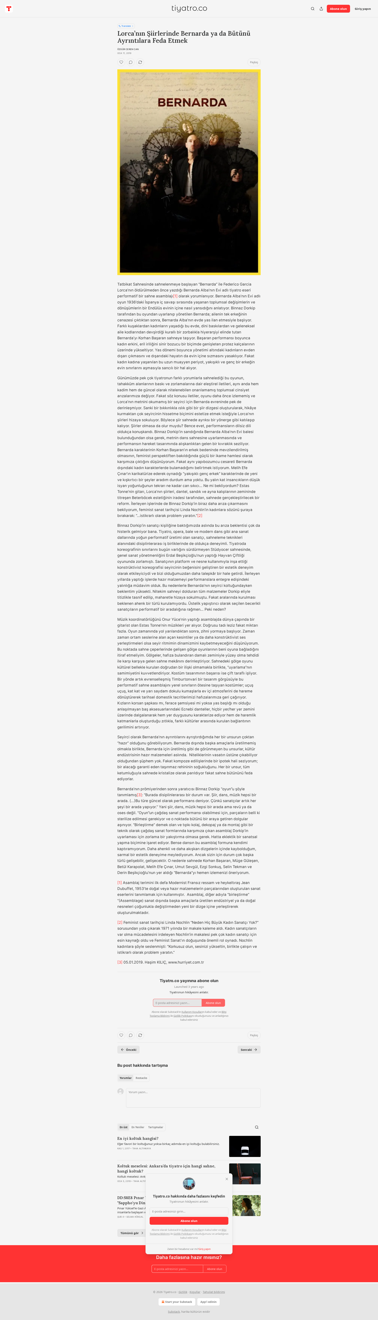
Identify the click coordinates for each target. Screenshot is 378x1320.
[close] (227, 1179)
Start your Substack (178, 1302)
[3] (139, 795)
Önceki (131, 1050)
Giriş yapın (363, 9)
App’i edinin (208, 1302)
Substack (174, 1312)
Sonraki (246, 1050)
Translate (126, 25)
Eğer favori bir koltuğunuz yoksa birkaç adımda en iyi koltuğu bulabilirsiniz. (168, 1144)
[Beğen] (121, 62)
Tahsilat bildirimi (214, 1292)
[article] (189, 1146)
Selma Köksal (134, 1216)
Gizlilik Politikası (182, 1234)
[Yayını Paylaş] (321, 9)
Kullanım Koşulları (192, 1230)
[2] (199, 515)
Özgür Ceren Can (128, 49)
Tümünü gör (129, 1233)
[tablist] (133, 1078)
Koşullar (195, 1292)
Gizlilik (183, 1292)
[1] (175, 296)
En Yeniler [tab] (138, 1127)
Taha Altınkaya (141, 1148)
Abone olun (338, 9)
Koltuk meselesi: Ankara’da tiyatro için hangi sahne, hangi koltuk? (166, 1168)
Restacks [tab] (141, 1078)
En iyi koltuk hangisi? (137, 1138)
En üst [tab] (124, 1127)
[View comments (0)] (131, 62)
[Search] (313, 9)
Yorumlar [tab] (126, 1078)
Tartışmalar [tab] (155, 1127)
